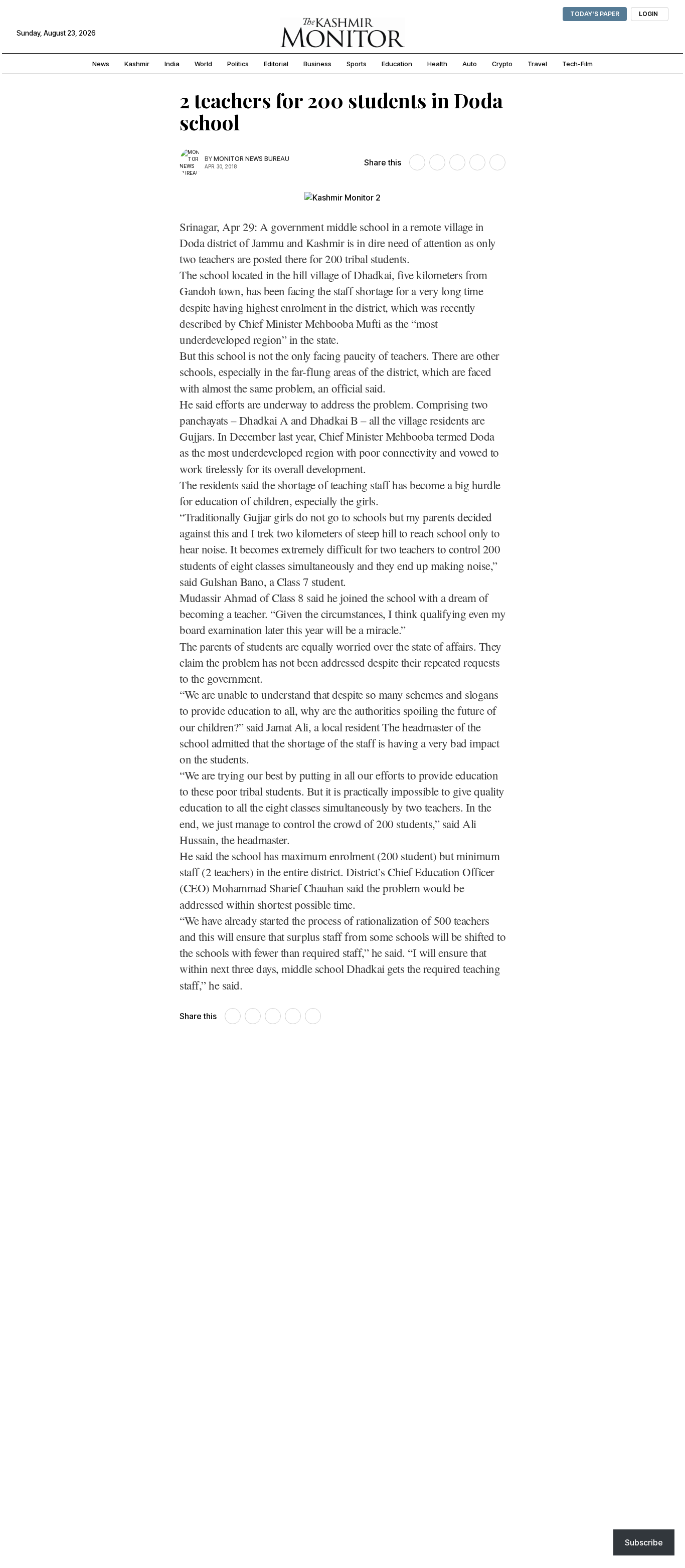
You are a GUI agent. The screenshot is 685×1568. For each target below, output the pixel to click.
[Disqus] (342, 1175)
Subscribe (644, 1542)
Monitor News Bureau (251, 158)
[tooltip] (417, 162)
